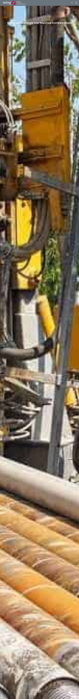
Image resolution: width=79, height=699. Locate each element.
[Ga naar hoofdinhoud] (39, 691)
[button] (72, 2)
